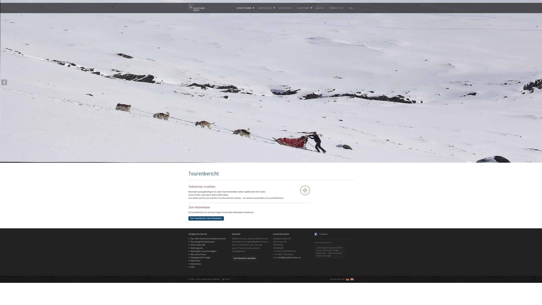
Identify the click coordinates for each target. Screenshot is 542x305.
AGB (192, 267)
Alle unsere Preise (198, 254)
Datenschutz (196, 264)
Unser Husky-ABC (198, 245)
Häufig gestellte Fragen (200, 257)
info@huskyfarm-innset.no (289, 257)
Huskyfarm (303, 8)
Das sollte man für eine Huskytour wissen (208, 239)
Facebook (323, 234)
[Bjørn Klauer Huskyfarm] (196, 8)
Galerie (320, 8)
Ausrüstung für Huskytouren (203, 242)
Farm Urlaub (265, 8)
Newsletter (336, 8)
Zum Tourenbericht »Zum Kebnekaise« (206, 218)
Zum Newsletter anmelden (244, 258)
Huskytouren (244, 8)
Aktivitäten (284, 8)
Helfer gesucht (197, 248)
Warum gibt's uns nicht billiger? (204, 251)
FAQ (351, 8)
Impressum (195, 261)
